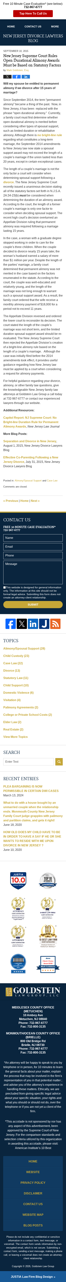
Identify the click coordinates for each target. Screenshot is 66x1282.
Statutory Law (15, 678)
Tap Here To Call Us (33, 13)
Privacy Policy (33, 1182)
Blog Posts (33, 1225)
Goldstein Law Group (43, 1266)
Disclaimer (33, 1193)
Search (59, 761)
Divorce (11, 670)
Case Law (52, 480)
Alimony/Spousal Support (28, 480)
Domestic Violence (18, 692)
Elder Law (12, 722)
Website (33, 1172)
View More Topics (15, 736)
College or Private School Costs (27, 714)
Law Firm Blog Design (32, 1276)
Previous (10, 500)
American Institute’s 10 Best (33, 1148)
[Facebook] (11, 624)
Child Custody (16, 655)
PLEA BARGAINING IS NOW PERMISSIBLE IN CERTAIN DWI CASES (31, 788)
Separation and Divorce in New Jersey (29, 441)
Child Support (16, 685)
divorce (8, 182)
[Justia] (44, 624)
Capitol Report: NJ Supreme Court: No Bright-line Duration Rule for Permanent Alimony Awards (30, 422)
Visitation (12, 700)
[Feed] (55, 624)
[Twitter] (22, 624)
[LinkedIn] (33, 624)
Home (11, 26)
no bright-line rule (49, 135)
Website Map (33, 1214)
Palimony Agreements (20, 707)
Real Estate (13, 729)
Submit (33, 604)
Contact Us (33, 26)
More (55, 26)
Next (35, 500)
